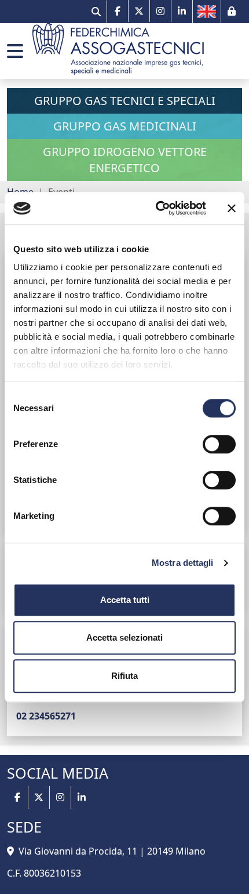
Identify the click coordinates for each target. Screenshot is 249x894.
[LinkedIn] (181, 11)
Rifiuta (124, 676)
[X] (139, 11)
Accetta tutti (124, 600)
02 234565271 (46, 716)
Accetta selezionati (124, 637)
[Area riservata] (231, 11)
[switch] (219, 444)
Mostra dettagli (183, 563)
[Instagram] (160, 11)
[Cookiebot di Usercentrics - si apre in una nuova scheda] (156, 208)
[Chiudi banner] (232, 208)
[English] (206, 11)
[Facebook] (118, 11)
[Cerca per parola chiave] (96, 11)
